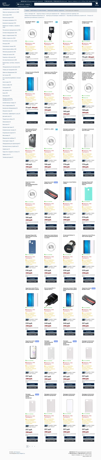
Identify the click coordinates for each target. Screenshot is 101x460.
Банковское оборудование (10, 108)
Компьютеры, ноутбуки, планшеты (11, 63)
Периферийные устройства (11, 9)
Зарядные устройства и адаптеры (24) (70, 13)
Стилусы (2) (90, 15)
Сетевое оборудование (10, 32)
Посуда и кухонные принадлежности (8, 99)
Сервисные (6, 149)
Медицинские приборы (9, 138)
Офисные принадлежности (11, 12)
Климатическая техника (9, 130)
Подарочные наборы (9, 119)
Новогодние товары (8, 140)
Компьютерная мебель (9, 49)
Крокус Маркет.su (20, 453)
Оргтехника (7, 75)
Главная (27, 10)
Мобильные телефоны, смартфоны (11, 26)
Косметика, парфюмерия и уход (11, 113)
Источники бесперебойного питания (12, 78)
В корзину (32, 62)
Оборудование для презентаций (11, 143)
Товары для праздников (10, 69)
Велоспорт (6, 124)
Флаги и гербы (7, 84)
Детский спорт (7, 116)
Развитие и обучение (9, 57)
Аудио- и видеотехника (10, 35)
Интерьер (6, 43)
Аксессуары (7, 14)
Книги (5, 93)
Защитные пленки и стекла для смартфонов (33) (48, 13)
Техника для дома (8, 157)
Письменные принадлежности (12, 30)
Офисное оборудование (10, 72)
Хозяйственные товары (9, 102)
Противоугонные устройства (10, 146)
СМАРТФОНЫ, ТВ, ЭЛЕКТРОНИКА (38, 10)
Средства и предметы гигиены (11, 151)
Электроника (7, 121)
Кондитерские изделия (9, 132)
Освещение (7, 87)
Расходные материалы (9, 20)
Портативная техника (9, 46)
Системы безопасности (10, 60)
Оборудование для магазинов (11, 67)
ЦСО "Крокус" (17, 452)
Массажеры (6, 135)
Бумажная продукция (9, 23)
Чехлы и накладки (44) (30, 13)
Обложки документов (9, 51)
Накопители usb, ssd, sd (10, 40)
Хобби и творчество (9, 38)
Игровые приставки (8, 127)
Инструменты (7, 90)
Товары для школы (8, 54)
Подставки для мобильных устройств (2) (76, 15)
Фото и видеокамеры (9, 105)
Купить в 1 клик (32, 65)
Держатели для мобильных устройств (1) (34, 17)
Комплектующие (8, 17)
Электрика (6, 95)
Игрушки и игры (7, 110)
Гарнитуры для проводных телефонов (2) (55, 15)
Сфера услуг (6, 154)
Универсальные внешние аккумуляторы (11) (35, 15)
